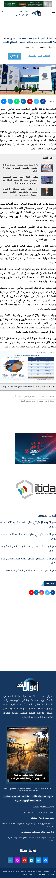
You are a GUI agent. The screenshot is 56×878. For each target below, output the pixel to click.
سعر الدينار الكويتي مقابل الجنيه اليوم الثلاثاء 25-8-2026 (28, 536)
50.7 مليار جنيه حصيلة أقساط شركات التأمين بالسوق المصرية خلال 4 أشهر (20, 168)
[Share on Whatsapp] (17, 101)
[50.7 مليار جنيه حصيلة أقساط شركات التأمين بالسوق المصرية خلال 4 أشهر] (47, 168)
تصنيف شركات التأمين (46, 401)
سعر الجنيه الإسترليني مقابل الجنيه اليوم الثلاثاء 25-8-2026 (28, 548)
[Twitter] (38, 860)
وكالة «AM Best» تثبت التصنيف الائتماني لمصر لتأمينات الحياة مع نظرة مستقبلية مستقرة (20, 180)
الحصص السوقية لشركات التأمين (24, 396)
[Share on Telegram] (10, 101)
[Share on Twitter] (36, 101)
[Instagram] (17, 860)
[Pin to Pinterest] (30, 101)
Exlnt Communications (45, 874)
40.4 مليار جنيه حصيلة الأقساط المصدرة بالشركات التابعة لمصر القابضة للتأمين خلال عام (20, 192)
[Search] (2, 13)
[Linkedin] (31, 860)
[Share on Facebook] (43, 101)
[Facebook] (46, 860)
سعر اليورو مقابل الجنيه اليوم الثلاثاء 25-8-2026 (30, 570)
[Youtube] (24, 860)
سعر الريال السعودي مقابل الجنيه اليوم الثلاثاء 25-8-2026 (28, 561)
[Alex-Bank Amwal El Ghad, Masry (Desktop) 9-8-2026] (28, 3)
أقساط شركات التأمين (47, 396)
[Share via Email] (4, 101)
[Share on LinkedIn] (23, 101)
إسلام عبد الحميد (45, 47)
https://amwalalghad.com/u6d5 (17, 387)
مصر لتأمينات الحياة (28, 401)
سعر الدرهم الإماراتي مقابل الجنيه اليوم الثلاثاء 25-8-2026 (28, 524)
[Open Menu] (53, 13)
